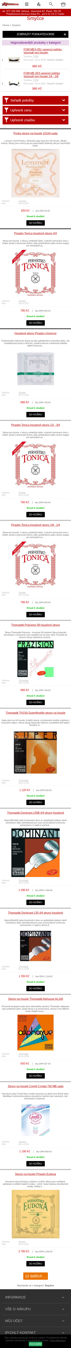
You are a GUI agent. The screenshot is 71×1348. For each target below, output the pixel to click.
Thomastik (23, 680)
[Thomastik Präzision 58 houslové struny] (35, 676)
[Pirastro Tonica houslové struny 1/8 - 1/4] (35, 588)
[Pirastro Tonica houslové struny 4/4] (35, 296)
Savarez (22, 1142)
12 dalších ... (35, 1276)
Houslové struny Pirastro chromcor (35, 333)
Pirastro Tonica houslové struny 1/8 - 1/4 (35, 525)
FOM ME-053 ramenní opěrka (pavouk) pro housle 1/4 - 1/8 (42, 75)
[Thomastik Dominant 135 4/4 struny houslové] (35, 962)
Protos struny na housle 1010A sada (35, 133)
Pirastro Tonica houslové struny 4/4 (35, 233)
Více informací (58, 1340)
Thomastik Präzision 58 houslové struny (35, 624)
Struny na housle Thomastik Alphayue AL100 (35, 998)
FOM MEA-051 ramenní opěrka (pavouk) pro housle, (43, 51)
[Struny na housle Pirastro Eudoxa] (35, 1237)
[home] (10, 6)
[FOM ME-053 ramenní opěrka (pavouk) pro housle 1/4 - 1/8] (14, 85)
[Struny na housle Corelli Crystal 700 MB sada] (35, 1137)
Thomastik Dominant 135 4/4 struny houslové (35, 912)
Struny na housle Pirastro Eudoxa (35, 1174)
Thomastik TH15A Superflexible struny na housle (35, 712)
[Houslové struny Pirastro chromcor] (35, 388)
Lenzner (22, 201)
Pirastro (22, 301)
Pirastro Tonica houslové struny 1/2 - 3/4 (35, 425)
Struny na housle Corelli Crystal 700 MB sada (35, 1086)
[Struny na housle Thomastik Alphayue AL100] (35, 1049)
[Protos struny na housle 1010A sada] (35, 196)
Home (6, 25)
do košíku (35, 222)
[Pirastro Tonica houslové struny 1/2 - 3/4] (35, 488)
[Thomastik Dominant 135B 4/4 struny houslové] (35, 876)
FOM (35, 56)
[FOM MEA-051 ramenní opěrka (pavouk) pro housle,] (14, 63)
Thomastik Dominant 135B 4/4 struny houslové (35, 812)
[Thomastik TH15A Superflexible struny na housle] (35, 776)
